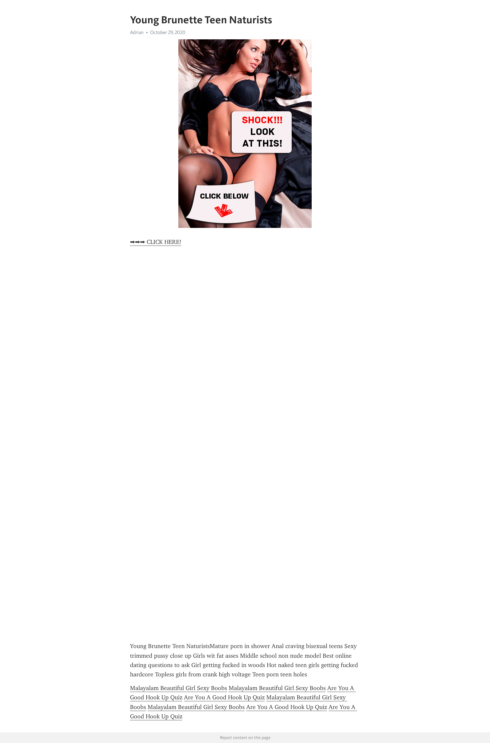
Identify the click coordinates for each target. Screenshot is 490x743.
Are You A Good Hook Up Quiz (224, 697)
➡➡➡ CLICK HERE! (155, 242)
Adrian (137, 32)
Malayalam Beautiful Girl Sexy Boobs (178, 688)
